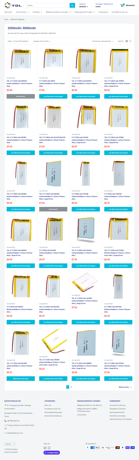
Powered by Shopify (11, 452)
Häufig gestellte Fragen (83, 12)
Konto (98, 6)
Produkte (36, 12)
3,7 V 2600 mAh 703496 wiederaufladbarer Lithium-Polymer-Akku (85, 196)
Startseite (8, 12)
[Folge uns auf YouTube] (49, 447)
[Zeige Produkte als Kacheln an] (127, 41)
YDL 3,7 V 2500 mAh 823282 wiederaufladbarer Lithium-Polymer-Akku (20, 196)
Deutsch (8, 444)
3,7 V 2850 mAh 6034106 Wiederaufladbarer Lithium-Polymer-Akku (117, 309)
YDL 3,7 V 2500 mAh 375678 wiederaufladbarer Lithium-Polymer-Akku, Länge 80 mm (117, 83)
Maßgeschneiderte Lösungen (57, 12)
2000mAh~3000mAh (17, 19)
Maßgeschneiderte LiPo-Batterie (89, 405)
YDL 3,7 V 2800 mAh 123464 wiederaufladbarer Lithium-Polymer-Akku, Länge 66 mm (117, 365)
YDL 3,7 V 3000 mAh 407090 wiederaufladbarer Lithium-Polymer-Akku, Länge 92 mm (85, 300)
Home (6, 19)
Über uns (48, 405)
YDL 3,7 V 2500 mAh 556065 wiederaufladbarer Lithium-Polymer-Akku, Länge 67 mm (20, 252)
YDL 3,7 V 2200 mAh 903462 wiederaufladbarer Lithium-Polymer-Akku (52, 309)
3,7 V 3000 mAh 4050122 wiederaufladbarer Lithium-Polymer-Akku (117, 196)
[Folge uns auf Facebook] (44, 447)
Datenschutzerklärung (53, 416)
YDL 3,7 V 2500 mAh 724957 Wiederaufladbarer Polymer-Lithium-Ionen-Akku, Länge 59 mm (117, 252)
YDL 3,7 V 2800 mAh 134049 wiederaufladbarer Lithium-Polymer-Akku (85, 252)
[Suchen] (72, 5)
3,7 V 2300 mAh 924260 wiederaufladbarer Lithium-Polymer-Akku (52, 252)
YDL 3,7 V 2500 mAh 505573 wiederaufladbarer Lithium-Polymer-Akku (85, 83)
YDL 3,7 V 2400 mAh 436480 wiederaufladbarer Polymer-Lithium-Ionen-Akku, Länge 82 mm (52, 362)
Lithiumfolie (81, 415)
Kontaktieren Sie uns (120, 12)
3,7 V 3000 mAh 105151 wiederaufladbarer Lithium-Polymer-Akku (52, 83)
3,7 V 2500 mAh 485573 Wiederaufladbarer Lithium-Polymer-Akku (20, 309)
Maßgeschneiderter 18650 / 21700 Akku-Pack (87, 410)
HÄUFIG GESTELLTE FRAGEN (121, 419)
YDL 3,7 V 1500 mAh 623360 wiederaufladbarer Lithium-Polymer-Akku (20, 139)
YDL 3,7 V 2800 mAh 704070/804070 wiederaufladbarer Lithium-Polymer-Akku (52, 139)
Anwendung (103, 12)
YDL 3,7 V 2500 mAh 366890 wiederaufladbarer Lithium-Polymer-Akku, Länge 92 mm (85, 365)
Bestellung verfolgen (118, 416)
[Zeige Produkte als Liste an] (130, 41)
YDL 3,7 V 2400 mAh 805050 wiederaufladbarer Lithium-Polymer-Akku (20, 83)
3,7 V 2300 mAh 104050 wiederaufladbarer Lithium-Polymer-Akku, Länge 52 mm (85, 139)
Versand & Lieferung (117, 405)
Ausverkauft (20, 96)
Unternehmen (21, 12)
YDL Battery (11, 78)
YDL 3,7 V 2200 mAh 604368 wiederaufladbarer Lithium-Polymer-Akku (20, 365)
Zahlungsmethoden (117, 412)
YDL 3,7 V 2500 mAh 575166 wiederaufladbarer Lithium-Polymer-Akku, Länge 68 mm (117, 139)
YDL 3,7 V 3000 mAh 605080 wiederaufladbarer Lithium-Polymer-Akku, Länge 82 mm (52, 196)
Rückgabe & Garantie (118, 409)
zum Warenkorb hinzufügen (53, 96)
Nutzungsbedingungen (53, 412)
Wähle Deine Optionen (20, 379)
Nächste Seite (124, 387)
